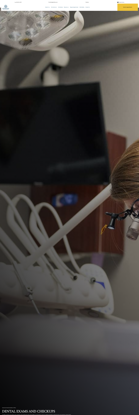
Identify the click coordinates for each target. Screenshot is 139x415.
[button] (49, 7)
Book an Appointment (127, 7)
